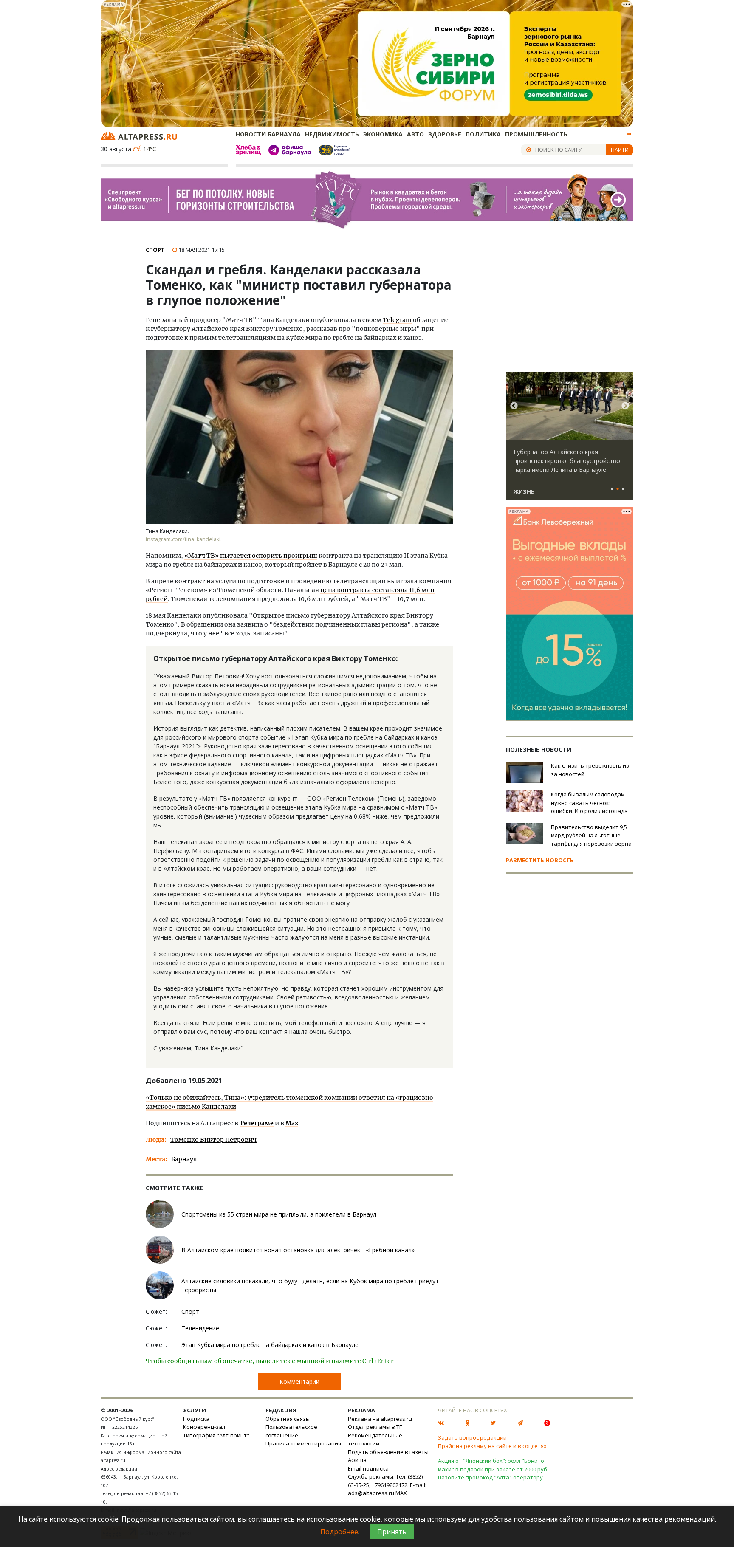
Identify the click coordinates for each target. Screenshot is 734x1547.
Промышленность (536, 134)
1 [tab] (612, 489)
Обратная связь (287, 1419)
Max (291, 1123)
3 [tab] (623, 489)
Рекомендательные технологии (375, 1439)
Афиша (357, 1460)
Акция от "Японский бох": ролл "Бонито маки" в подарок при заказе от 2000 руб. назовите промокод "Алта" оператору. (493, 1469)
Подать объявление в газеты (388, 1452)
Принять (392, 1531)
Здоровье (444, 134)
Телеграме (257, 1123)
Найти (620, 149)
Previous (514, 406)
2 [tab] (617, 489)
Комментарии (299, 1382)
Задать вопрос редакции (472, 1437)
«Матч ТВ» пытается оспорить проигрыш (250, 555)
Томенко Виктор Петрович (213, 1139)
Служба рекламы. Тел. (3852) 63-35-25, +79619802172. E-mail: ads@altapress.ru (387, 1485)
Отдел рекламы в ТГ (375, 1427)
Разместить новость (540, 860)
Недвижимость (332, 134)
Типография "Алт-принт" (216, 1435)
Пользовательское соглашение (291, 1431)
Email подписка (368, 1468)
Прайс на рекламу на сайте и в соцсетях (492, 1446)
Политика (483, 134)
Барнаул (184, 1159)
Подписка (196, 1419)
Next (625, 406)
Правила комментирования (303, 1443)
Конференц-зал (204, 1427)
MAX (401, 1493)
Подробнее (339, 1531)
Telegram (397, 320)
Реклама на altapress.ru (380, 1419)
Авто (415, 134)
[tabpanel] (569, 439)
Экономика (383, 134)
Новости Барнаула (268, 134)
